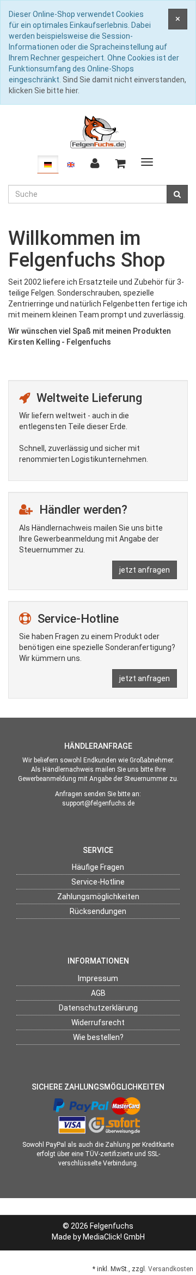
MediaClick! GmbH (114, 1236)
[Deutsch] (48, 164)
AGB (98, 993)
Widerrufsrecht (98, 1022)
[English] (71, 164)
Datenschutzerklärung (98, 1007)
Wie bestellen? (98, 1037)
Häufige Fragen (98, 867)
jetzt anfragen (144, 570)
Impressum (98, 978)
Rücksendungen (98, 911)
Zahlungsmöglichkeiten (98, 896)
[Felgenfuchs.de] (98, 131)
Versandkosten (170, 1269)
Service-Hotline (98, 881)
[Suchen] (177, 194)
